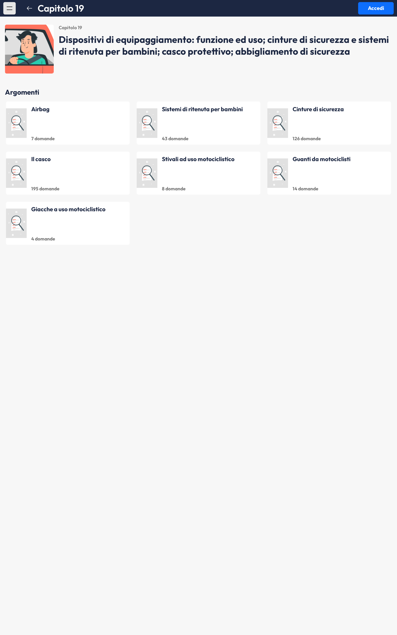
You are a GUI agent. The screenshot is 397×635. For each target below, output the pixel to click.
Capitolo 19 (61, 8)
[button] (9, 8)
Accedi (376, 8)
